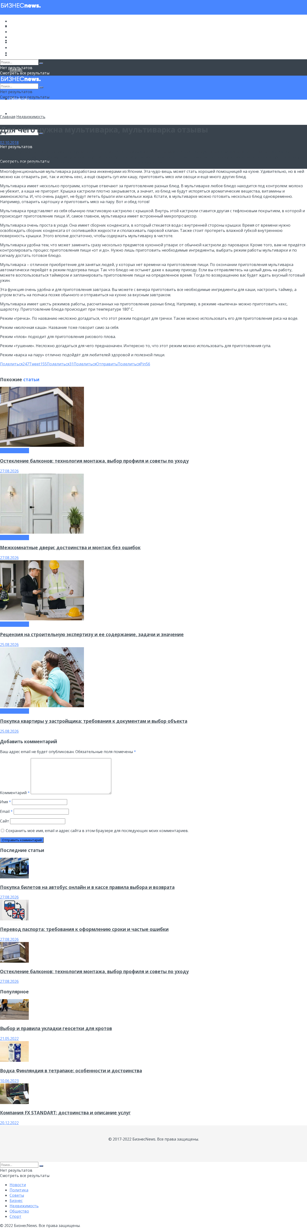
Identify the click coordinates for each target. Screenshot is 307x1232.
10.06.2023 (9, 1080)
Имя (5, 801)
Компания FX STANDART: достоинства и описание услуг (65, 1113)
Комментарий (15, 792)
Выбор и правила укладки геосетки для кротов (56, 1028)
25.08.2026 (9, 644)
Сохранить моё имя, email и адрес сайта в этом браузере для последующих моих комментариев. (97, 830)
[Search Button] (41, 63)
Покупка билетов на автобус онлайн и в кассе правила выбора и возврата (87, 887)
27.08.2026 (9, 471)
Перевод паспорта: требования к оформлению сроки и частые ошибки (84, 929)
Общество (19, 47)
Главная (7, 116)
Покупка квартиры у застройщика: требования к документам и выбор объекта (93, 721)
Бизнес (16, 37)
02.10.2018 (9, 142)
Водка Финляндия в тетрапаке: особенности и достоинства (71, 1071)
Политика (19, 26)
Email (6, 811)
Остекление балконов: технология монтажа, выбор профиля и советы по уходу (94, 461)
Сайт (4, 821)
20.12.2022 (9, 1122)
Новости (18, 21)
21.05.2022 (9, 1038)
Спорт (15, 113)
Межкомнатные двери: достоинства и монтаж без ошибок (70, 547)
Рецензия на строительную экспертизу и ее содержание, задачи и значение (92, 634)
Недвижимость (24, 42)
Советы (17, 31)
